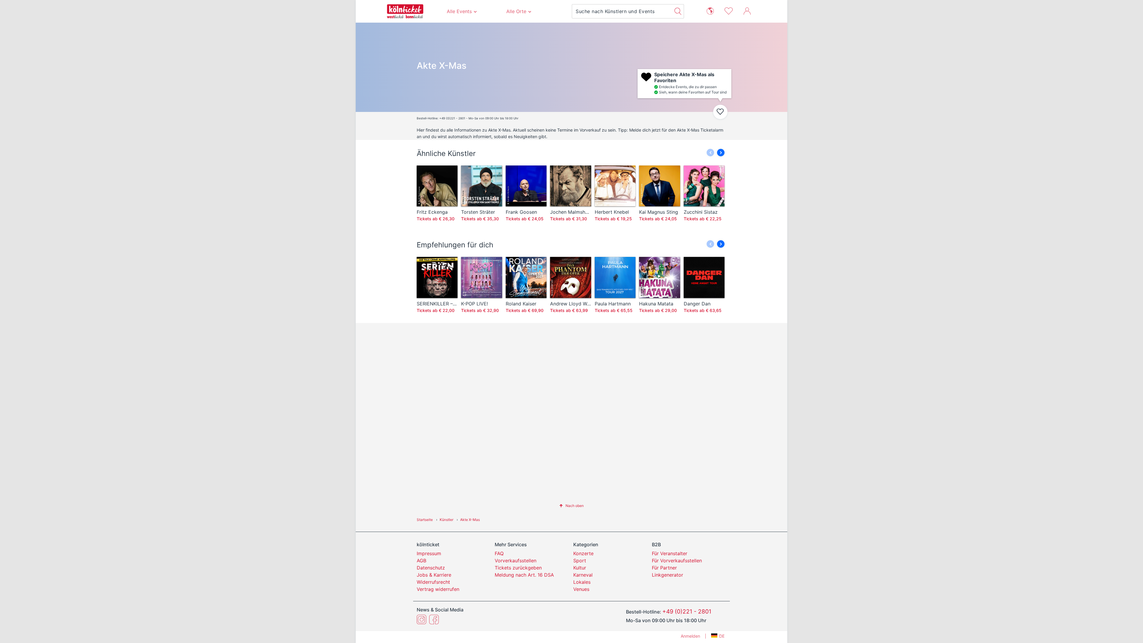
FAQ (499, 553)
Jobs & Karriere (434, 575)
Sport (579, 561)
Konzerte (583, 553)
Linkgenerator (667, 575)
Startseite (425, 519)
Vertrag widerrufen (438, 589)
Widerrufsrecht (433, 582)
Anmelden (690, 636)
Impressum (429, 553)
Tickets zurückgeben (518, 568)
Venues (581, 589)
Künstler (446, 519)
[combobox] (622, 11)
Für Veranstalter (669, 553)
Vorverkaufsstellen (515, 561)
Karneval (583, 575)
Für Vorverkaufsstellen (677, 561)
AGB (421, 561)
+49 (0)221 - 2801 (686, 611)
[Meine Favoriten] (728, 10)
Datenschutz (431, 568)
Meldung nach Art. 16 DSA (524, 575)
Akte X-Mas (470, 519)
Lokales (582, 582)
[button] (720, 152)
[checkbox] (720, 112)
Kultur (579, 568)
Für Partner (664, 568)
